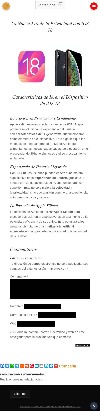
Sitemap (20, 393)
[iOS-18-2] (50, 85)
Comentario (19, 276)
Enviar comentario (82, 345)
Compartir (67, 366)
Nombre (16, 306)
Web (13, 323)
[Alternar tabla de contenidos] (59, 4)
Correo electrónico (23, 314)
